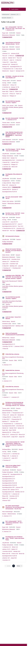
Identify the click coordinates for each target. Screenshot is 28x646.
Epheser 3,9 (21, 428)
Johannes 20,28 (15, 53)
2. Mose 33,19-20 (6, 183)
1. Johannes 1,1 (6, 397)
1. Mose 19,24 (13, 62)
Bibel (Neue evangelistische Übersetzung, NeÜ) (13, 357)
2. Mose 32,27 (6, 419)
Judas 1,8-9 (14, 458)
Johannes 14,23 (6, 500)
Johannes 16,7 (5, 474)
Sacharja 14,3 (5, 66)
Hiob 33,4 (12, 230)
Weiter (18, 566)
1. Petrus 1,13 (13, 85)
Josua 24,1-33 (14, 222)
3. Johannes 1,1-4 (6, 531)
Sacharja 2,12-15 (20, 71)
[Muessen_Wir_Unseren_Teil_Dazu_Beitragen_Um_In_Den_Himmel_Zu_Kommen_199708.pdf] (3, 250)
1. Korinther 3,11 (6, 560)
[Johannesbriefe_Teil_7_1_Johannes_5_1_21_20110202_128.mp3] (3, 134)
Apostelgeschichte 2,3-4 (8, 478)
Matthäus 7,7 (5, 421)
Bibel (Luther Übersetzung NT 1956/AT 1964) (12, 281)
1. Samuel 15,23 (14, 162)
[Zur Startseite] (7, 2)
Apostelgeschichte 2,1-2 (8, 476)
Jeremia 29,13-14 (6, 189)
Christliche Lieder (6, 323)
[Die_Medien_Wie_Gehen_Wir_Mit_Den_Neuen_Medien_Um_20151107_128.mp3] (3, 77)
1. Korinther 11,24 (14, 261)
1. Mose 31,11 (5, 62)
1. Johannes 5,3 (6, 164)
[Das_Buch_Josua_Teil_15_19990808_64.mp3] (3, 214)
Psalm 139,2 (5, 91)
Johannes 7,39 (6, 489)
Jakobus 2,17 (5, 261)
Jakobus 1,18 (13, 415)
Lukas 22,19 (5, 263)
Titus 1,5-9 (20, 226)
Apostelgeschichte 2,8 (8, 481)
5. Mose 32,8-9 (6, 436)
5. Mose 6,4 (18, 60)
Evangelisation (6, 180)
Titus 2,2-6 (5, 93)
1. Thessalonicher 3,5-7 (17, 412)
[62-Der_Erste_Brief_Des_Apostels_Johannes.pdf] (3, 386)
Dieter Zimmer (6, 255)
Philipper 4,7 (13, 96)
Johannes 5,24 (14, 434)
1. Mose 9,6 (5, 348)
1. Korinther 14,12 (14, 421)
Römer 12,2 (5, 89)
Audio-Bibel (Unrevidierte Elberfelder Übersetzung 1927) (11, 301)
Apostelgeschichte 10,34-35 (9, 191)
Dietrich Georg (6, 321)
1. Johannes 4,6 (13, 498)
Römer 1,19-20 (15, 183)
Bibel (15, 360)
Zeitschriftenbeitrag (7, 410)
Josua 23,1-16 (5, 222)
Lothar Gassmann (6, 139)
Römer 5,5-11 (5, 434)
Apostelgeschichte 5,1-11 (8, 344)
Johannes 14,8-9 (6, 187)
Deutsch (18, 33)
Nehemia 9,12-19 (6, 432)
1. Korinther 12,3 (6, 494)
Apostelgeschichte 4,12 (8, 491)
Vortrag (4, 82)
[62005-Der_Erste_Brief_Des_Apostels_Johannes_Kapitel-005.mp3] (3, 102)
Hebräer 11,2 (14, 158)
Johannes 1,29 (6, 558)
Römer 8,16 (14, 166)
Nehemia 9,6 (5, 71)
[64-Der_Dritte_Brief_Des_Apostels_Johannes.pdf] (3, 354)
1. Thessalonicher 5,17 (16, 419)
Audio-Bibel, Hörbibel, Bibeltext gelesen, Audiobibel (12, 108)
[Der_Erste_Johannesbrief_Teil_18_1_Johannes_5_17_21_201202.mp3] (3, 119)
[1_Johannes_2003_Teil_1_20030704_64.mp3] (3, 198)
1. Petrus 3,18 (14, 553)
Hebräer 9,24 (16, 551)
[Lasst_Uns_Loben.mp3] (3, 318)
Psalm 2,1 (12, 91)
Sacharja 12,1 (14, 64)
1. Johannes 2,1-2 (6, 547)
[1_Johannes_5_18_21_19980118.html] (3, 236)
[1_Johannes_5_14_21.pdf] (3, 334)
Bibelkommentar (12, 513)
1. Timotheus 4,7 (6, 268)
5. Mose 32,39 (18, 68)
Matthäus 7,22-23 (19, 491)
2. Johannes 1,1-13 (6, 381)
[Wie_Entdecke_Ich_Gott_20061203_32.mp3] (3, 175)
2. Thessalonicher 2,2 (7, 423)
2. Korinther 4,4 (6, 87)
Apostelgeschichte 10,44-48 (9, 483)
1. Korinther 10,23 (15, 259)
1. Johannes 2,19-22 (19, 346)
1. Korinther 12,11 (20, 228)
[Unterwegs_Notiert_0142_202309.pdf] (3, 404)
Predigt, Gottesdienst (7, 155)
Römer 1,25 (5, 185)
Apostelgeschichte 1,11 (16, 66)
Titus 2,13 (4, 55)
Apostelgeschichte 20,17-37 (9, 224)
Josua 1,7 (20, 224)
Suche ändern (14, 9)
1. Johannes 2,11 (6, 458)
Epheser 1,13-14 (15, 489)
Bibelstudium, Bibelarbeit (8, 35)
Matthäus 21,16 (19, 325)
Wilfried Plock (5, 337)
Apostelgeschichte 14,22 (8, 160)
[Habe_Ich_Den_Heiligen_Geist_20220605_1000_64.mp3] (3, 466)
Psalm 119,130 (12, 430)
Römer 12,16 (18, 91)
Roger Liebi (5, 33)
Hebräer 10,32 (6, 158)
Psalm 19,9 (5, 430)
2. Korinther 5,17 (20, 160)
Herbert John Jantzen (8, 105)
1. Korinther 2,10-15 (14, 496)
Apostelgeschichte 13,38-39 (9, 555)
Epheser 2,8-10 (6, 259)
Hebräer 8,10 (5, 85)
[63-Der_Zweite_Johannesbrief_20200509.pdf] (3, 507)
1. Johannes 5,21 (15, 397)
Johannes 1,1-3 (6, 53)
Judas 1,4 (4, 58)
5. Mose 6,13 (5, 266)
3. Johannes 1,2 (14, 456)
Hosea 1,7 (12, 71)
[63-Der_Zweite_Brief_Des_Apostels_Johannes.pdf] (3, 370)
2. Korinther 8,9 (15, 453)
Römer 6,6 (21, 553)
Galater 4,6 (5, 498)
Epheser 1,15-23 (6, 412)
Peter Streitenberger (7, 511)
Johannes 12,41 (6, 64)
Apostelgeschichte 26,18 (8, 425)
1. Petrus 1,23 (5, 415)
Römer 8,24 (22, 434)
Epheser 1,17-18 (15, 87)
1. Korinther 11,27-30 (7, 346)
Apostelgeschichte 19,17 (8, 325)
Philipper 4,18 (5, 456)
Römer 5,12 (15, 547)
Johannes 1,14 (12, 185)
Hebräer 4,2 (21, 415)
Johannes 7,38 (19, 487)
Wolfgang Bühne (6, 449)
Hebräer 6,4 (5, 428)
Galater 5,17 (14, 549)
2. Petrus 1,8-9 (15, 432)
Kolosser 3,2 (5, 96)
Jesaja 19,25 (14, 436)
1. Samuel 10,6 (5, 162)
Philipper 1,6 (14, 164)
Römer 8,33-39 (6, 553)
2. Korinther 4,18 (6, 166)
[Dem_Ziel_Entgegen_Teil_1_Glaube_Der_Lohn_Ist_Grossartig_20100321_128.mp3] (3, 150)
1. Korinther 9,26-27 (7, 551)
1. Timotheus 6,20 (16, 268)
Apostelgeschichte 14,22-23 (9, 226)
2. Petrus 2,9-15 (6, 453)
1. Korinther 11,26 (13, 263)
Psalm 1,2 (18, 93)
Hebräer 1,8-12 (12, 58)
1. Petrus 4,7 (12, 93)
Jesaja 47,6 (21, 436)
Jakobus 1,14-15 (6, 549)
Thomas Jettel (6, 80)
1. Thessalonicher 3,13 (7, 68)
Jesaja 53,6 (14, 558)
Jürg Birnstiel (5, 153)
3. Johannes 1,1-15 (6, 364)
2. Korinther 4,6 (20, 425)
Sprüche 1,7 (15, 189)
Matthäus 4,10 (13, 266)
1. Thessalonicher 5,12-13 (8, 228)
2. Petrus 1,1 (11, 55)
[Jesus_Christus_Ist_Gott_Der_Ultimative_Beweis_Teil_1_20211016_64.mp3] (3, 43)
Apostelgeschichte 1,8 (16, 474)
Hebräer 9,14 (5, 230)
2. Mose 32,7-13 (16, 417)
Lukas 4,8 (20, 266)
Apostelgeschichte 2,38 (8, 487)
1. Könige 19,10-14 (6, 417)
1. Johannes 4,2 (18, 423)
